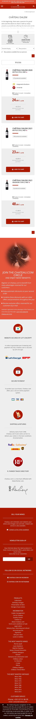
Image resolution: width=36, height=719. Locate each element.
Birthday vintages (18, 602)
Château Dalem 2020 (22, 71)
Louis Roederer (18, 646)
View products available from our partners (15, 52)
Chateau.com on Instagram (19, 581)
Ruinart (18, 654)
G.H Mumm (18, 661)
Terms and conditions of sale (18, 624)
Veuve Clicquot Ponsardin (18, 650)
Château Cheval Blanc (18, 669)
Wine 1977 (18, 683)
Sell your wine (18, 634)
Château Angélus (18, 667)
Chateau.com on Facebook (19, 577)
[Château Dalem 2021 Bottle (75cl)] (7, 139)
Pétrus (18, 665)
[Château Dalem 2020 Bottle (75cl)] (7, 81)
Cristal (18, 663)
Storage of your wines (18, 607)
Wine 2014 (18, 689)
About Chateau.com (18, 621)
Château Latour (18, 659)
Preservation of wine (18, 604)
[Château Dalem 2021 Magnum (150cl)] (7, 191)
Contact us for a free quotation (19, 530)
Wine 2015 (18, 691)
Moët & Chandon (18, 648)
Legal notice (18, 626)
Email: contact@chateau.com (18, 701)
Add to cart (19, 117)
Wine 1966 (18, 679)
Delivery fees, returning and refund (18, 628)
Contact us (18, 619)
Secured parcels (18, 630)
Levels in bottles (18, 637)
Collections (18, 600)
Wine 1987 (18, 687)
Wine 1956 (18, 676)
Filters (18, 62)
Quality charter (18, 617)
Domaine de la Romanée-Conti (18, 656)
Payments (18, 632)
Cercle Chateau (18, 615)
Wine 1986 (18, 685)
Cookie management (18, 613)
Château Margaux (18, 652)
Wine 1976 (18, 681)
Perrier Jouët (18, 644)
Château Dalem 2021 (22, 129)
